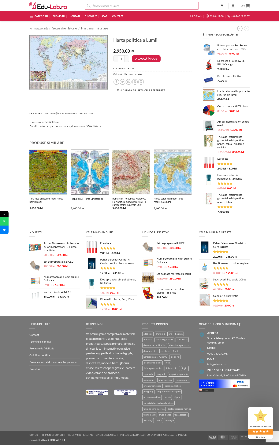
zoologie (169, 420)
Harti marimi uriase (94, 28)
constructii (182, 339)
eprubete (165, 351)
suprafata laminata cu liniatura (158, 403)
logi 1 (185, 368)
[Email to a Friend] (129, 82)
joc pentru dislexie (152, 362)
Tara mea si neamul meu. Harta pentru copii (46, 200)
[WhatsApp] (4, 221)
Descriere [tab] (35, 113)
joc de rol (175, 357)
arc (170, 334)
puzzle (167, 397)
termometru (149, 414)
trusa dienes (165, 414)
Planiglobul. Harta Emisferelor (87, 198)
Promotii (59, 16)
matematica (149, 380)
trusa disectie (181, 414)
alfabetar (147, 334)
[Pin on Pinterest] (135, 82)
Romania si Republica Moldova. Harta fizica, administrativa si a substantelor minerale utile (129, 202)
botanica (147, 339)
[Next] (191, 182)
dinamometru (150, 351)
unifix (159, 420)
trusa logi (148, 420)
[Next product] (240, 28)
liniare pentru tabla (152, 368)
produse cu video (152, 397)
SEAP (104, 16)
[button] (233, 6)
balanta (179, 334)
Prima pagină (38, 28)
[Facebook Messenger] (4, 230)
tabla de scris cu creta (154, 409)
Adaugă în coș (146, 58)
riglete (177, 397)
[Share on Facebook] (116, 82)
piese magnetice (173, 386)
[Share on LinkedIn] (141, 82)
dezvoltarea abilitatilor (154, 345)
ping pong (148, 391)
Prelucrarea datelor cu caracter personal (53, 362)
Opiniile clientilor (39, 355)
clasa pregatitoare (164, 339)
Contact (117, 16)
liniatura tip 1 (172, 368)
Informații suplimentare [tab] (61, 113)
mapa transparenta (178, 374)
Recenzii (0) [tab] (87, 113)
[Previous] (29, 182)
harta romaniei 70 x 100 (155, 357)
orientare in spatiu (152, 386)
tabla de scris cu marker (179, 409)
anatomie (160, 334)
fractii (176, 351)
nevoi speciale (165, 380)
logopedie (148, 374)
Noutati (75, 16)
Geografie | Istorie (64, 28)
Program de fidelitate (41, 348)
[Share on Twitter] (122, 82)
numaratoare (182, 380)
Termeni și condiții (40, 341)
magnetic (161, 374)
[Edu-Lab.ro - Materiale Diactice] (48, 5)
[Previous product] (246, 28)
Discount (91, 16)
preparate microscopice (168, 391)
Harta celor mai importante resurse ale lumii (168, 200)
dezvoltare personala (179, 345)
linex (167, 362)
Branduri (34, 369)
